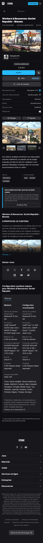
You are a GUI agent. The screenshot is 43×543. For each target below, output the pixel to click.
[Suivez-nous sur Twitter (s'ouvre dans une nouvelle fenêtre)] (14, 270)
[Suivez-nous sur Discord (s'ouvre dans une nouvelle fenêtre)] (14, 275)
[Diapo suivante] (39, 147)
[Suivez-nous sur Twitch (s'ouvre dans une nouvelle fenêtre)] (35, 270)
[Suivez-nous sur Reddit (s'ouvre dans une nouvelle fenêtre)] (28, 275)
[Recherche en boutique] (4, 11)
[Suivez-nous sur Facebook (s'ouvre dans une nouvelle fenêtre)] (21, 270)
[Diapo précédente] (3, 147)
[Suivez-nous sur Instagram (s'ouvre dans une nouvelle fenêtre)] (28, 270)
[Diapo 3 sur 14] (32, 148)
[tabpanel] (21, 335)
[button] (21, 254)
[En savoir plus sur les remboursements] (40, 95)
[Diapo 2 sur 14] (21, 148)
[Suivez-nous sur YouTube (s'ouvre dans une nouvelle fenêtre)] (21, 275)
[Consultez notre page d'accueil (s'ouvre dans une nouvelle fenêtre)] (7, 270)
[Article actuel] (11, 148)
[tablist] (21, 298)
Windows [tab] (7, 298)
